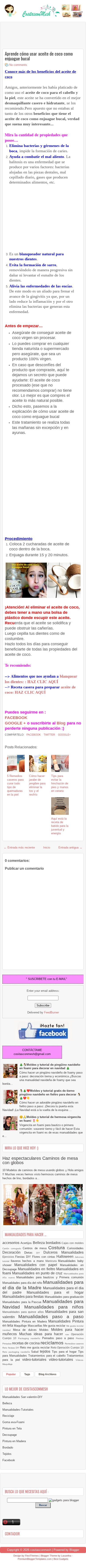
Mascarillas (35, 1325)
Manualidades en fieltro (37, 1269)
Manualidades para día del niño (22, 1282)
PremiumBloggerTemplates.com (35, 1559)
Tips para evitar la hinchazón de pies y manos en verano (59, 783)
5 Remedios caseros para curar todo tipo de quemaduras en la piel (15, 785)
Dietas (30, 1252)
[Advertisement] (37, 35)
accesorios (11, 1243)
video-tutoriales (35, 1359)
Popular (11, 1374)
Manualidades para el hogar (55, 1292)
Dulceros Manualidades (63, 1252)
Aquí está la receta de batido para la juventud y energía (59, 826)
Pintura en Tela (12, 1428)
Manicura (51, 1260)
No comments (18, 64)
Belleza (39, 1243)
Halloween (65, 1256)
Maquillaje (21, 1325)
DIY (39, 1253)
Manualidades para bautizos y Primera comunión (50, 1277)
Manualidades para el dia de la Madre (43, 1285)
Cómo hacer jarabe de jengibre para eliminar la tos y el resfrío (37, 785)
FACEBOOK (16, 717)
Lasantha (66, 1555)
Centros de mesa (35, 1248)
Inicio (46, 847)
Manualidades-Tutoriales (18, 1409)
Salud (35, 1351)
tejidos (46, 1351)
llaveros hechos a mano (28, 1261)
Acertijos (27, 1243)
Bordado (7, 1447)
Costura (57, 1247)
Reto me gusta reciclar (35, 1347)
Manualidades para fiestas (23, 1296)
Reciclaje (8, 1415)
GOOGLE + (15, 723)
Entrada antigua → (70, 847)
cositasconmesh (40, 1550)
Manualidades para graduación (64, 1296)
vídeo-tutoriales (62, 1359)
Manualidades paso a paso (51, 1316)
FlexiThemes (32, 1555)
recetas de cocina (26, 1343)
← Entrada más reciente (19, 847)
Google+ (64, 734)
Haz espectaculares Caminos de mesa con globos (40, 1160)
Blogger (74, 1550)
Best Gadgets (61, 1559)
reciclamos (53, 1342)
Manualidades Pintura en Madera (25, 1321)
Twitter (49, 734)
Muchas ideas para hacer (42, 1334)
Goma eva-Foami (13, 1422)
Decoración (13, 1252)
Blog (60, 723)
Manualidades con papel (37, 1265)
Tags (27, 1374)
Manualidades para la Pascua (22, 1302)
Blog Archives (47, 1374)
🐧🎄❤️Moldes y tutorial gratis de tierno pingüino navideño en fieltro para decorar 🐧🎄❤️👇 (50, 1094)
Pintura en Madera (14, 1441)
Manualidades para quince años (23, 1311)
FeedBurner (51, 1012)
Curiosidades (75, 1248)
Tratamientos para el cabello (47, 1355)
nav (68, 1334)
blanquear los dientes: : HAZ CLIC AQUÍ (41, 678)
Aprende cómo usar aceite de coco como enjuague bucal (39, 56)
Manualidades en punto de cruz (38, 1273)
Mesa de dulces (26, 1329)
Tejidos (6, 1453)
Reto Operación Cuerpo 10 (67, 1347)
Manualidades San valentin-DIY (22, 1397)
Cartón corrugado (12, 1248)
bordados (54, 1243)
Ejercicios (8, 1256)
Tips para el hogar (65, 1351)
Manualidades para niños (54, 1306)
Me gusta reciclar (54, 1325)
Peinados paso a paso (59, 1338)
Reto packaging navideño (16, 1352)
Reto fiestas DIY (11, 1348)
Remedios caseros (74, 1343)
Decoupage (9, 1434)
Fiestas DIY (23, 1256)
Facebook (33, 734)
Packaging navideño (30, 1338)
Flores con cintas (44, 1256)
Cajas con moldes (73, 1243)
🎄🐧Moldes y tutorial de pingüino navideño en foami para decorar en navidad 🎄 (49, 1066)
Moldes (45, 1329)
